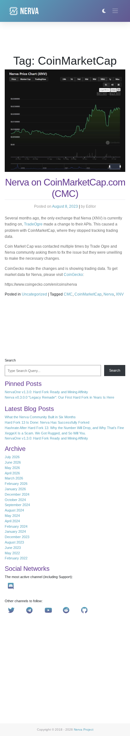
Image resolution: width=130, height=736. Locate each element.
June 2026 (13, 462)
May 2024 (12, 516)
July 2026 (12, 457)
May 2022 (12, 553)
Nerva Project (83, 729)
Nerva (108, 294)
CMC (68, 294)
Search (10, 360)
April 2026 (12, 473)
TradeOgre (33, 224)
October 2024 (15, 500)
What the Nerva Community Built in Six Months (40, 417)
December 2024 (17, 494)
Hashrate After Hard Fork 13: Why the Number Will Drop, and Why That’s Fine (64, 428)
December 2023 (17, 537)
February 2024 (16, 526)
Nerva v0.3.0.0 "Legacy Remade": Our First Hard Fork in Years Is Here (59, 397)
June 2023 (13, 548)
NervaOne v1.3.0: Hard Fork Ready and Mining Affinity (46, 392)
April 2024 (12, 521)
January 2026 (15, 489)
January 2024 (15, 531)
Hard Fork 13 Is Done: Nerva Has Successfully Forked (47, 422)
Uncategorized (34, 294)
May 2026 (12, 468)
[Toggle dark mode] (104, 11)
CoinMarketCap (88, 294)
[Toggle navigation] (115, 11)
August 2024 (14, 510)
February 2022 (16, 558)
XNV (120, 294)
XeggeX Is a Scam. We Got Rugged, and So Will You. (45, 433)
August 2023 (14, 542)
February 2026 (16, 483)
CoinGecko (73, 274)
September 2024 (17, 505)
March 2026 (14, 478)
